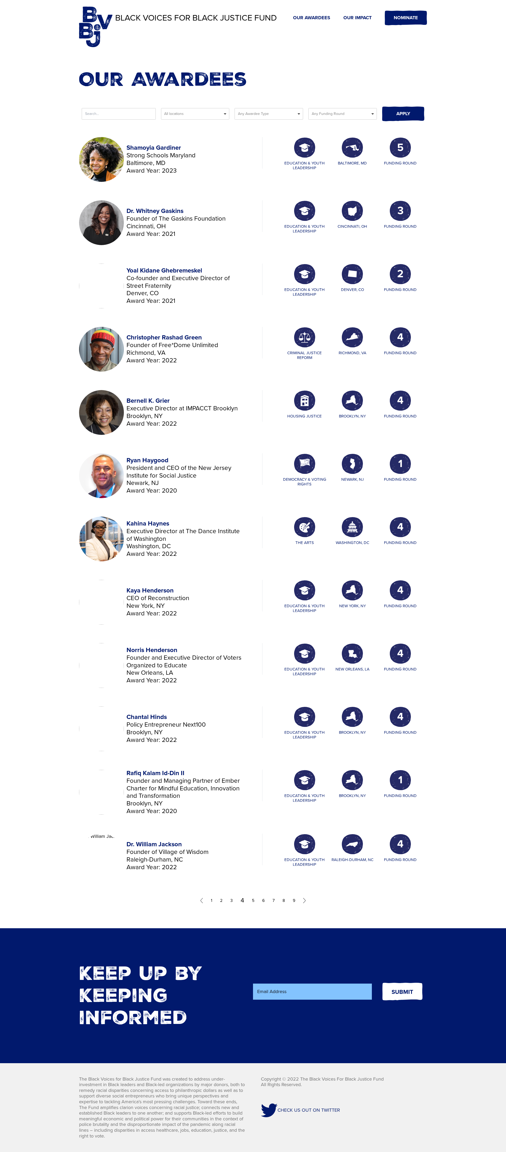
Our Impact (357, 18)
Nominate (406, 18)
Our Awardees (311, 18)
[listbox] (195, 114)
